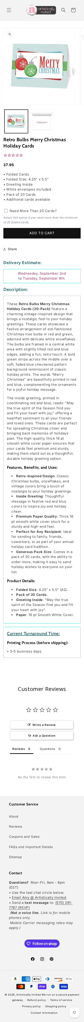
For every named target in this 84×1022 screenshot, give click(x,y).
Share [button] (12, 249)
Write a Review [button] (44, 725)
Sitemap (15, 857)
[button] (9, 10)
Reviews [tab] (18, 749)
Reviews (15, 826)
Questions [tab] (47, 749)
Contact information (44, 1012)
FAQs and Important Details (31, 847)
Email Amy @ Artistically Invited (39, 897)
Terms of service (61, 1000)
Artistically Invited (28, 994)
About (14, 816)
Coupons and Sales (24, 836)
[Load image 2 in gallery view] (42, 121)
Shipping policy (55, 1006)
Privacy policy (31, 1006)
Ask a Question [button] (44, 735)
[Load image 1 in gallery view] (16, 121)
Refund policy (36, 1000)
